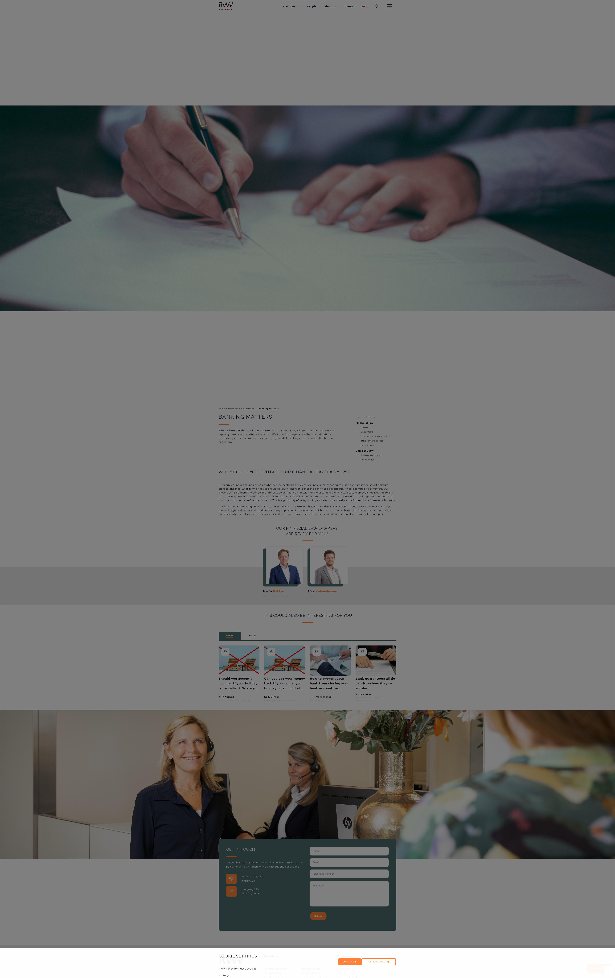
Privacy (224, 975)
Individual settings (378, 961)
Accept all (349, 961)
